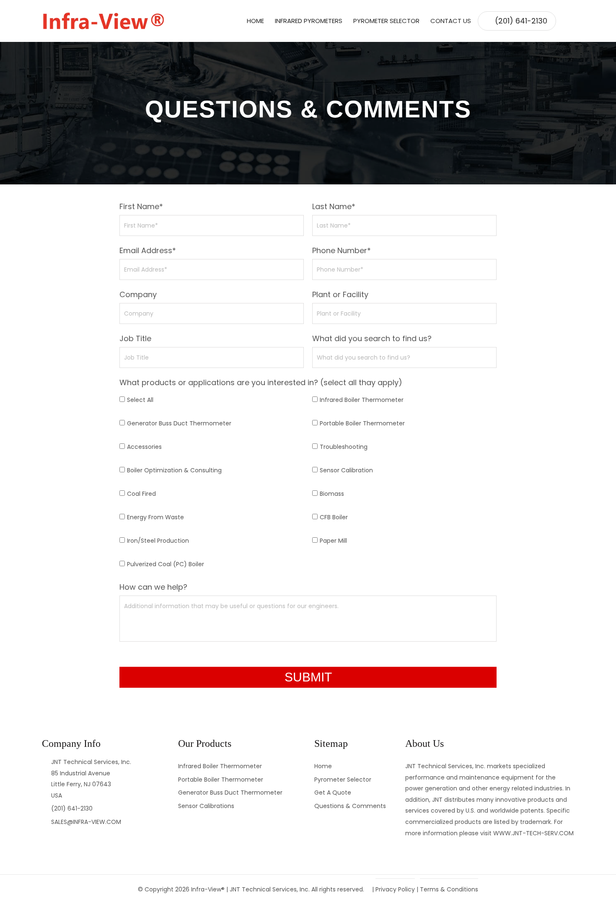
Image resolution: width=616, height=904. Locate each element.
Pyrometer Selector (386, 20)
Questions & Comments (350, 806)
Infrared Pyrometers (308, 20)
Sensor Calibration (346, 470)
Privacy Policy (395, 889)
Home (255, 20)
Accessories (144, 447)
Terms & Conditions (449, 889)
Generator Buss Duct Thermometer (179, 423)
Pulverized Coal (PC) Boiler (165, 564)
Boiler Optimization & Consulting (174, 470)
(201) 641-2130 (521, 21)
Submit (308, 677)
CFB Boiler (334, 517)
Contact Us (450, 20)
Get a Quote (332, 792)
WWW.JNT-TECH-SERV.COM (533, 833)
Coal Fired (141, 494)
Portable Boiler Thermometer (362, 423)
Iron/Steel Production (158, 540)
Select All (140, 400)
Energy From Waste (155, 517)
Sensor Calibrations (206, 806)
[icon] (565, 21)
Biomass (332, 494)
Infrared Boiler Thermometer (362, 400)
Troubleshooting (344, 447)
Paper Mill (333, 540)
